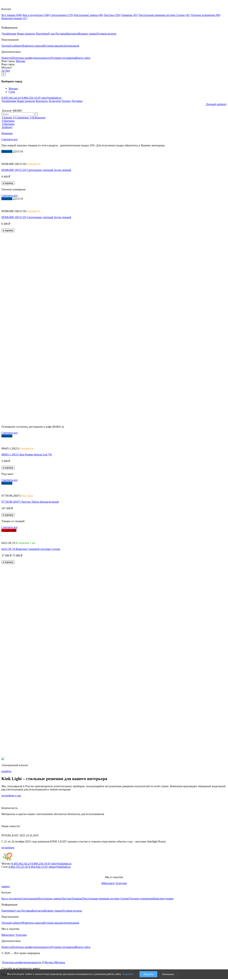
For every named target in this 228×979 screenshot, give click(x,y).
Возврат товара (87, 33)
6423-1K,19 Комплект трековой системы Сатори (30, 548)
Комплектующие (14, 18)
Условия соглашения (63, 57)
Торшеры (129, 15)
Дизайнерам (8, 33)
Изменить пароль (32, 45)
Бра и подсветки (36, 15)
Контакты (72, 33)
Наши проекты (26, 33)
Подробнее (128, 974)
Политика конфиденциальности (31, 57)
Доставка (60, 33)
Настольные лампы (88, 15)
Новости (6, 57)
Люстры (112, 15)
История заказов (53, 45)
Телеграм (121, 883)
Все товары (11, 15)
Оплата (66, 100)
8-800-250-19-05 (31, 97)
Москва (20, 61)
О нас (51, 33)
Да (3, 70)
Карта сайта (83, 57)
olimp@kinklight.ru (59, 866)
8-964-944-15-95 (38, 866)
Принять (148, 974)
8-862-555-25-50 (18, 866)
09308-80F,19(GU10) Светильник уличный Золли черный (36, 169)
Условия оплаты (106, 33)
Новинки (7, 133)
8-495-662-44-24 (11, 97)
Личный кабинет (11, 45)
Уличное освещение (205, 15)
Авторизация (71, 45)
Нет (7, 70)
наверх (5, 886)
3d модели (54, 100)
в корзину (8, 183)
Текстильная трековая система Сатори (164, 15)
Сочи (12, 91)
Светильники (61, 15)
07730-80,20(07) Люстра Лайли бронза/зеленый (30, 501)
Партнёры (42, 33)
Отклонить (168, 974)
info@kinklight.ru (51, 97)
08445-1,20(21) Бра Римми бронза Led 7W (26, 454)
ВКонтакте (108, 883)
